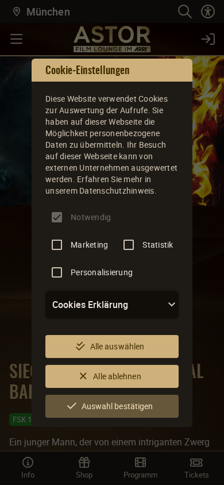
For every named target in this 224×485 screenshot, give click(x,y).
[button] (112, 304)
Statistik (157, 244)
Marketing (89, 244)
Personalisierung (102, 272)
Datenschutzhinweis (117, 190)
